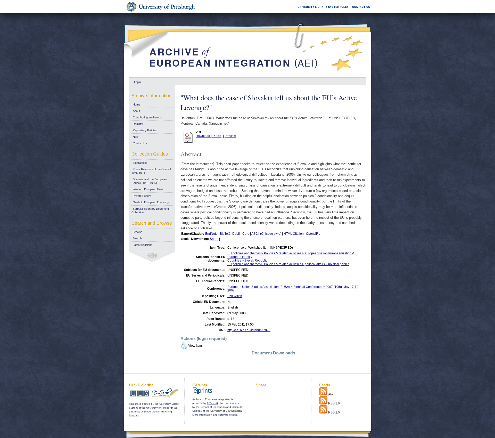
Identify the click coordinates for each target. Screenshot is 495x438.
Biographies (140, 162)
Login (137, 82)
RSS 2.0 (334, 412)
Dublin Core (240, 234)
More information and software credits (214, 414)
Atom (331, 394)
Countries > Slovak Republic (247, 260)
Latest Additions (142, 244)
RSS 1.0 (334, 403)
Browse (137, 231)
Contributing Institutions (147, 117)
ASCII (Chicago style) (266, 234)
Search (137, 238)
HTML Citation (294, 234)
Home (136, 104)
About (136, 110)
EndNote (211, 234)
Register (138, 123)
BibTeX (225, 234)
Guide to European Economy (151, 202)
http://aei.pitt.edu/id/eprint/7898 (248, 330)
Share (214, 239)
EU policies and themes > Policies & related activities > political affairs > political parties (288, 264)
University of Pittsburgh (160, 407)
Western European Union (148, 189)
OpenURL (313, 234)
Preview (230, 136)
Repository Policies (145, 130)
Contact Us (140, 143)
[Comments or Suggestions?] (360, 12)
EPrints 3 (212, 403)
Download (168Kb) (209, 136)
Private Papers (142, 195)
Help (135, 136)
